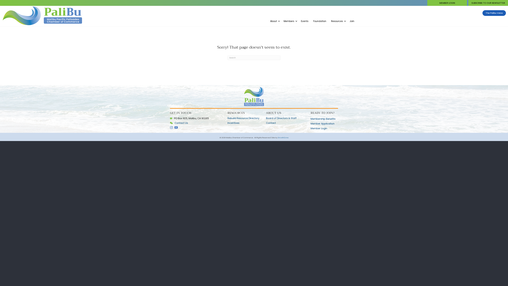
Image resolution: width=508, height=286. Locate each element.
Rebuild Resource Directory (243, 118)
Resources (337, 21)
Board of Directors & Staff (281, 118)
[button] (447, 3)
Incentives (233, 123)
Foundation (319, 21)
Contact (271, 123)
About (273, 21)
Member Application (322, 123)
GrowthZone (283, 137)
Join (352, 21)
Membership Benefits (323, 118)
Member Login (319, 128)
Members (289, 21)
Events (304, 21)
